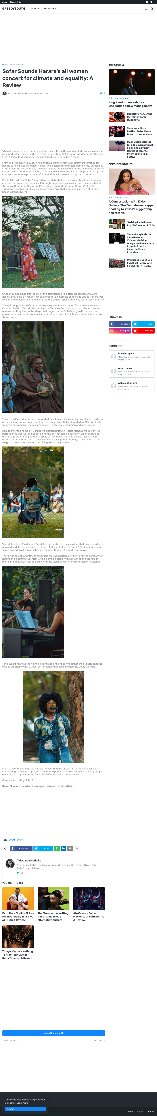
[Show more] (77, 848)
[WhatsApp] (57, 848)
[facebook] (147, 2)
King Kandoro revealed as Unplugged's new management (131, 104)
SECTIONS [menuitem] (49, 8)
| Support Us (15, 2)
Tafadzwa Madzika (29, 860)
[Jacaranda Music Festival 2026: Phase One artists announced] (117, 131)
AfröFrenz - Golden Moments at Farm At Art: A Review (89, 916)
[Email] (70, 848)
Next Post (98, 1041)
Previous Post (10, 1041)
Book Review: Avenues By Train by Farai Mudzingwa (139, 117)
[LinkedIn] (63, 848)
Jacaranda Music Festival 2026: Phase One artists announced (140, 131)
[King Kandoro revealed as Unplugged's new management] (132, 82)
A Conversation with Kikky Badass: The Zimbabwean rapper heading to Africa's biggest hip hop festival (132, 207)
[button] (145, 8)
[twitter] (151, 2)
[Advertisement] (78, 38)
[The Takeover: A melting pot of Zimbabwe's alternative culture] (53, 898)
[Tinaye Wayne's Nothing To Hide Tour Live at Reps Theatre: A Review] (18, 936)
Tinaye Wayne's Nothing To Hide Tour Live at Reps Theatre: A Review (17, 955)
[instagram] (22, 873)
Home (5, 65)
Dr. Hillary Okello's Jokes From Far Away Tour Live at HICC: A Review (18, 916)
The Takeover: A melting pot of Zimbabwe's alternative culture (53, 916)
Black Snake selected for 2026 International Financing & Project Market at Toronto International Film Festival (140, 149)
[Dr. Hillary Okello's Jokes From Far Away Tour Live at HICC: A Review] (18, 898)
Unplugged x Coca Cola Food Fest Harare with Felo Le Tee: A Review (140, 263)
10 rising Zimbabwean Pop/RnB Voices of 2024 (141, 224)
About (5, 2)
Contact (151, 1111)
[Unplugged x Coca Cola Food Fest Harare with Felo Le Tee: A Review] (117, 263)
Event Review (16, 65)
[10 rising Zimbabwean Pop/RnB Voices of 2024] (117, 224)
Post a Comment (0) (53, 1033)
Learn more (22, 1103)
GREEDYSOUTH (13, 8)
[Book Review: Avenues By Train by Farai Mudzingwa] (117, 117)
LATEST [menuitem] (33, 8)
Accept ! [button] (11, 1109)
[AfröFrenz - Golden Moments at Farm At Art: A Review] (89, 898)
